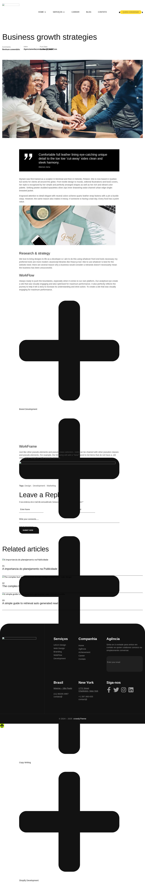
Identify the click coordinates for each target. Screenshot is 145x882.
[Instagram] (123, 690)
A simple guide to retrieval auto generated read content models (39, 603)
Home (41, 12)
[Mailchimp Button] (110, 669)
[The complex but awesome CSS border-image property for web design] (3, 589)
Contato (102, 12)
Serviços (57, 12)
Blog (88, 12)
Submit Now (28, 530)
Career (75, 12)
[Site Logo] (10, 12)
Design (28, 486)
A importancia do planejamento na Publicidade (29, 568)
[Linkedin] (131, 690)
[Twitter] (116, 690)
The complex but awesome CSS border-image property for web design (44, 586)
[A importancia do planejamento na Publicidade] (3, 571)
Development (39, 486)
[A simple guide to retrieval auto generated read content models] (3, 606)
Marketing (51, 486)
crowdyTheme (79, 719)
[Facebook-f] (109, 690)
